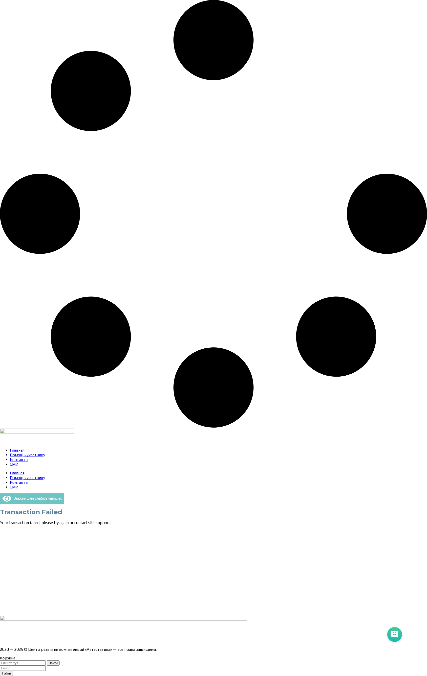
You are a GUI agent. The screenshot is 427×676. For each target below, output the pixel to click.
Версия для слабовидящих (36, 498)
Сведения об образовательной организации (40, 531)
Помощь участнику (27, 455)
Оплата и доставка (17, 548)
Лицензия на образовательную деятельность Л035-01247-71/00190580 (65, 640)
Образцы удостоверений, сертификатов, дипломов (47, 540)
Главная (17, 450)
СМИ (14, 464)
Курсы (5, 592)
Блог (4, 600)
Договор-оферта (15, 557)
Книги (5, 609)
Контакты (19, 459)
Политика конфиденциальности (29, 566)
